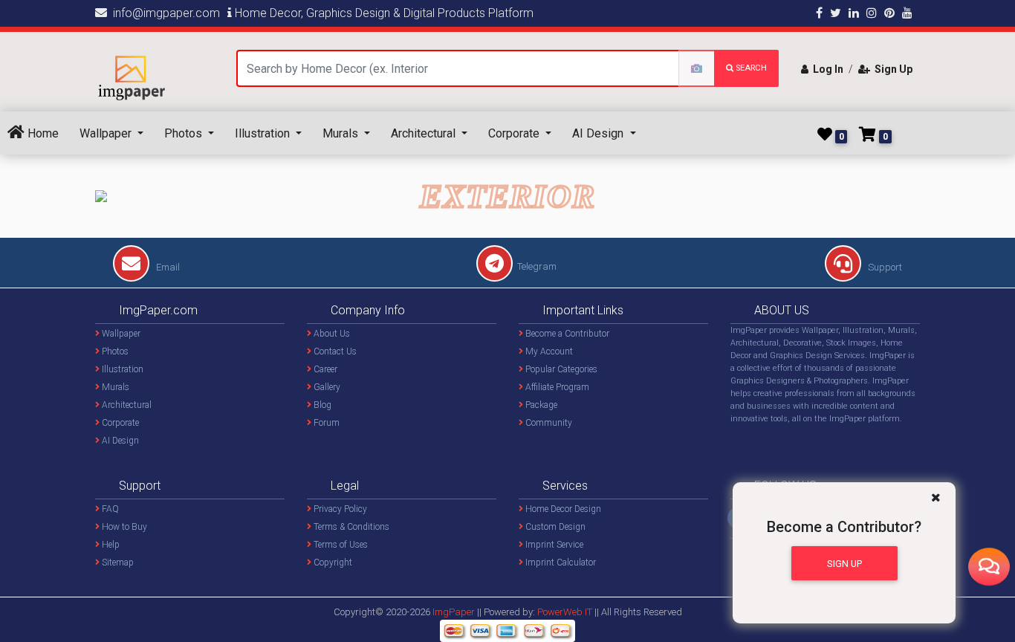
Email (167, 267)
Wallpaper (107, 133)
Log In (825, 69)
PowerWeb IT (565, 611)
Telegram (537, 266)
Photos (184, 133)
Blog (321, 405)
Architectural (424, 133)
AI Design (599, 133)
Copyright (331, 562)
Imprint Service (553, 544)
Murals (341, 133)
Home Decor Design (562, 509)
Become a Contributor (566, 333)
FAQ (109, 509)
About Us (330, 333)
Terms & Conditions (350, 527)
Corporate (515, 133)
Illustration (264, 133)
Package (540, 405)
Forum (325, 423)
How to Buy (123, 527)
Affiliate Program (556, 387)
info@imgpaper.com (163, 13)
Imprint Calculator (559, 562)
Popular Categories (560, 369)
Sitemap (117, 562)
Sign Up (891, 69)
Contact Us (334, 351)
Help (110, 544)
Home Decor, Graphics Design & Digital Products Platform (383, 13)
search (750, 68)
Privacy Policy (339, 509)
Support (884, 267)
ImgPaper (453, 611)
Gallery (325, 387)
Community (547, 423)
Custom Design (554, 527)
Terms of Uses (339, 544)
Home (42, 133)
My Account (548, 351)
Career (324, 369)
